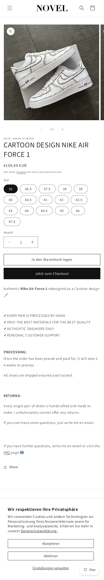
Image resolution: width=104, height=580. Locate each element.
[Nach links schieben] (41, 129)
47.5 (12, 221)
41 (45, 200)
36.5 (28, 189)
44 (27, 211)
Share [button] (13, 467)
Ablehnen (51, 556)
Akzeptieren (50, 543)
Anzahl (8, 232)
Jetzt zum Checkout (52, 273)
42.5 (79, 200)
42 (62, 200)
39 (81, 189)
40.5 (28, 200)
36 (11, 189)
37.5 (47, 189)
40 (11, 200)
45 (62, 211)
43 (11, 211)
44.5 (44, 211)
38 (65, 189)
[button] (9, 8)
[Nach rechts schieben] (62, 129)
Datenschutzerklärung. (39, 531)
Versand (21, 172)
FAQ (7, 452)
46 (78, 211)
